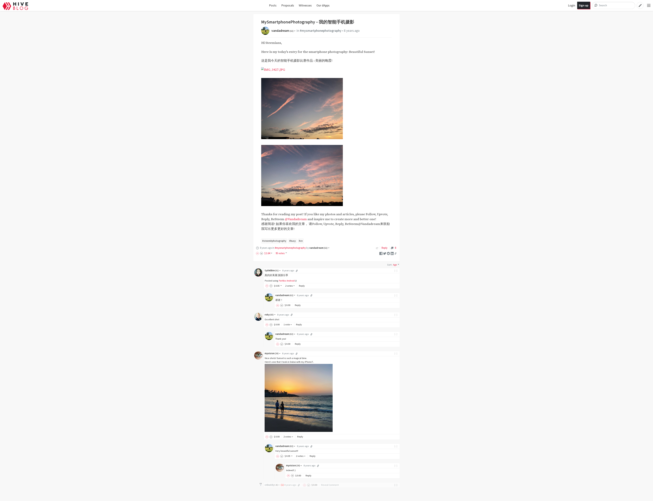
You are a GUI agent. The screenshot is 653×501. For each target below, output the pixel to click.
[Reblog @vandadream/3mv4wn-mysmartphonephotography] (377, 247)
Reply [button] (302, 285)
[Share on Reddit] (388, 253)
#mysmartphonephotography (320, 31)
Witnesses (305, 5)
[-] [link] (396, 270)
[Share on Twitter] (384, 253)
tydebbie (272, 270)
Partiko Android (287, 280)
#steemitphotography (274, 240)
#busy (292, 240)
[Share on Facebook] (380, 253)
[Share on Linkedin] (392, 253)
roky (269, 314)
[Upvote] (258, 253)
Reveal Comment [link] (330, 484)
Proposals (287, 5)
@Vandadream (296, 219)
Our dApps (323, 5)
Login (571, 5)
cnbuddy (271, 484)
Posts (273, 5)
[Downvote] (261, 253)
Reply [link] (384, 247)
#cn (301, 240)
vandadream (282, 31)
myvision (272, 353)
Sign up (583, 5)
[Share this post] (395, 253)
